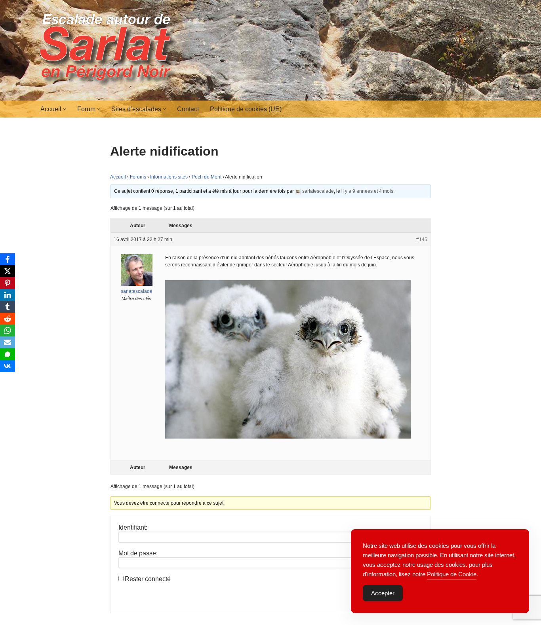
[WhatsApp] (7, 330)
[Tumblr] (7, 307)
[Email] (7, 342)
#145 (421, 239)
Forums (138, 177)
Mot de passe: (138, 553)
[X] (7, 271)
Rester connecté (148, 579)
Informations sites (169, 177)
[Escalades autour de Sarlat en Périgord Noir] (108, 50)
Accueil (118, 177)
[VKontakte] (7, 366)
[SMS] (7, 354)
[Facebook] (7, 259)
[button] (64, 109)
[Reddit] (7, 319)
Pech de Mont (206, 177)
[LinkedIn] (7, 295)
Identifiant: (132, 527)
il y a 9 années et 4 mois (367, 191)
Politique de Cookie (451, 574)
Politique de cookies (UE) (246, 109)
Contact (188, 109)
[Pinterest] (7, 283)
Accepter (382, 593)
